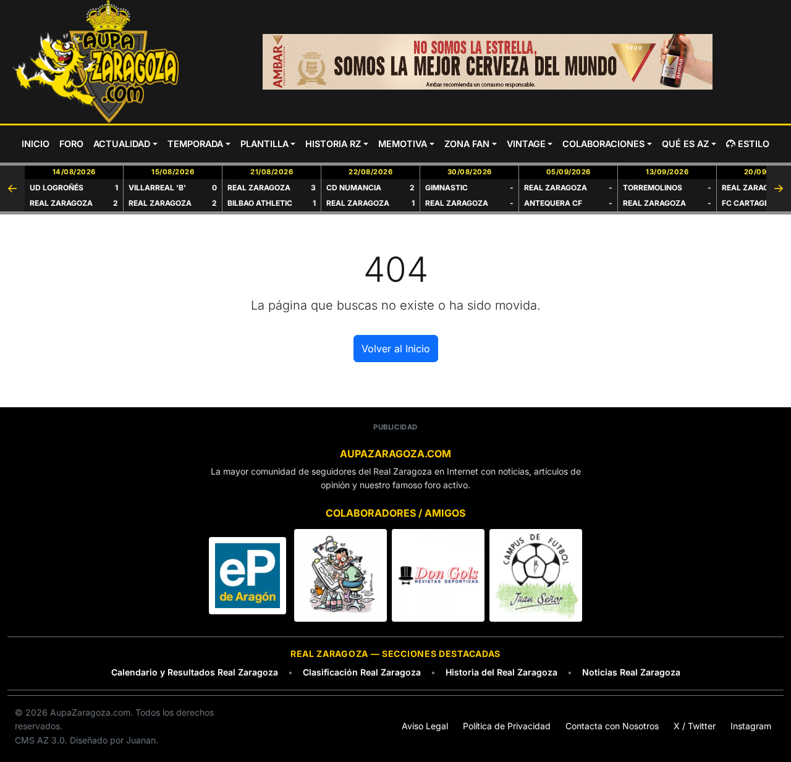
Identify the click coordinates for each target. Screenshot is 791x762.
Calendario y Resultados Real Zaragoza (194, 672)
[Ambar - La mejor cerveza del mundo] (488, 62)
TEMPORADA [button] (195, 143)
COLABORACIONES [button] (603, 143)
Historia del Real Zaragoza (501, 672)
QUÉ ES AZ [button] (685, 143)
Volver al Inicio (396, 348)
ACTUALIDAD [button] (121, 143)
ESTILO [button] (753, 143)
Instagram (750, 726)
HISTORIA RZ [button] (333, 143)
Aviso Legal (425, 726)
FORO (71, 143)
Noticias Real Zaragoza (631, 672)
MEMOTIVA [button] (402, 143)
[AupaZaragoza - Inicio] (97, 62)
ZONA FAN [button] (466, 143)
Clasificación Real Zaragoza (362, 672)
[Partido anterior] (12, 188)
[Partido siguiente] (778, 188)
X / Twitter (695, 726)
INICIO (35, 143)
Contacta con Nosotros (612, 726)
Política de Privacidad (507, 726)
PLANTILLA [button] (264, 143)
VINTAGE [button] (526, 143)
